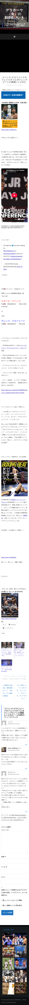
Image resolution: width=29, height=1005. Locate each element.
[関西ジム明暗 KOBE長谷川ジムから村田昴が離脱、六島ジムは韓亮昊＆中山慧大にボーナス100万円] (8, 976)
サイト (3, 877)
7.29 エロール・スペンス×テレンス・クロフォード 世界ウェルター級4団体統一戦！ (6, 652)
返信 (26, 744)
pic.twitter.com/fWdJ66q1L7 (12, 259)
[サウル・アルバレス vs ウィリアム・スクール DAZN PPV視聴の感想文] (6, 662)
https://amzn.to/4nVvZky (9, 618)
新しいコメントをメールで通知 (12, 900)
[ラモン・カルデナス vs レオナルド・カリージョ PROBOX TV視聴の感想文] (21, 939)
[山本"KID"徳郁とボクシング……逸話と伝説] (8, 988)
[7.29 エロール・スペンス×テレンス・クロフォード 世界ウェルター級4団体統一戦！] (6, 645)
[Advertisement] (14, 55)
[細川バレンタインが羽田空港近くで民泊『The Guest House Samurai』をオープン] (21, 976)
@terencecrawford (9, 253)
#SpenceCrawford (16, 256)
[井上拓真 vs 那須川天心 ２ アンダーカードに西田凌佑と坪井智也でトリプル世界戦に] (21, 964)
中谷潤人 (24, 679)
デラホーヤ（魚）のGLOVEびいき (14, 13)
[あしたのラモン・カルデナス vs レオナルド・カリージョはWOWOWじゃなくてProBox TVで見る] (8, 951)
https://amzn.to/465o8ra (8, 557)
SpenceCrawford (14, 679)
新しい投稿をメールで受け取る (12, 905)
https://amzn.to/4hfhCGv (9, 129)
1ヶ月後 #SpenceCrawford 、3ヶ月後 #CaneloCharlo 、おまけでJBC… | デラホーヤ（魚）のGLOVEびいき (14, 817)
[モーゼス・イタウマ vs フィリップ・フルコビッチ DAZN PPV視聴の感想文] (8, 939)
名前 (3, 856)
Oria (2, 1002)
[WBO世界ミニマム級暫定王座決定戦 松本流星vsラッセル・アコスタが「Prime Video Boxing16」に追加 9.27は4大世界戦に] (21, 951)
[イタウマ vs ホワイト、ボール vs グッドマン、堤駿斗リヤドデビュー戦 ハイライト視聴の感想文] (21, 988)
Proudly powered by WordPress (11, 1000)
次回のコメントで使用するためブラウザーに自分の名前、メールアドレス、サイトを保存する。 (14, 892)
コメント (5, 830)
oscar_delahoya (19, 85)
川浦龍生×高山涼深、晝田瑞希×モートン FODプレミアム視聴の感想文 (8, 691)
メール (4, 867)
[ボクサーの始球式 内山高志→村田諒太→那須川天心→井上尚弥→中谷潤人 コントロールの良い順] (8, 964)
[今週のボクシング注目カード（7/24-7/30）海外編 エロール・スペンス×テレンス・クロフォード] (19, 645)
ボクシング (14, 676)
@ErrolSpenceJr (8, 251)
